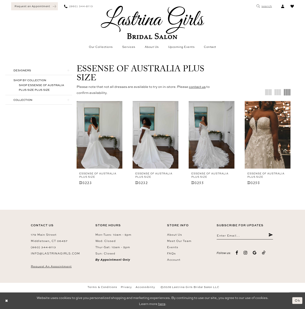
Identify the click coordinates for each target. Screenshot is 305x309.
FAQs (171, 253)
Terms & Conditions (102, 287)
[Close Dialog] (7, 301)
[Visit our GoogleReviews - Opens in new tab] (255, 252)
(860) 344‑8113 (43, 247)
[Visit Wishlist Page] (292, 6)
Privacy (126, 287)
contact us (197, 86)
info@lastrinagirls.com (55, 253)
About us (174, 235)
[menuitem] (34, 6)
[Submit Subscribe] (270, 235)
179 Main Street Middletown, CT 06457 (49, 238)
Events (172, 247)
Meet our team (179, 241)
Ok (297, 300)
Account (173, 260)
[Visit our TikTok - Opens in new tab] (264, 252)
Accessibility (145, 287)
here (161, 303)
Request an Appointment (51, 266)
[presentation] (99, 135)
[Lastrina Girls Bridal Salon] (152, 22)
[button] (282, 6)
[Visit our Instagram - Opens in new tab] (245, 252)
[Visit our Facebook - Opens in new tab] (236, 252)
